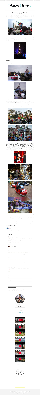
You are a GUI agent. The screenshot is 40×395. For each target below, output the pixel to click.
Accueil (5, 0)
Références (23, 0)
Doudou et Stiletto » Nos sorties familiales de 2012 (18, 252)
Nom (9, 271)
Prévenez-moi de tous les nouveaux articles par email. (15, 290)
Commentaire (10, 280)
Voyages (34, 0)
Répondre (9, 244)
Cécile (11, 246)
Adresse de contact (10, 275)
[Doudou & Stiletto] (20, 6)
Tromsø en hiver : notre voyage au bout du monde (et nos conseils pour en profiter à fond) (20, 368)
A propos (17, 0)
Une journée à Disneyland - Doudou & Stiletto (17, 259)
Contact (29, 0)
